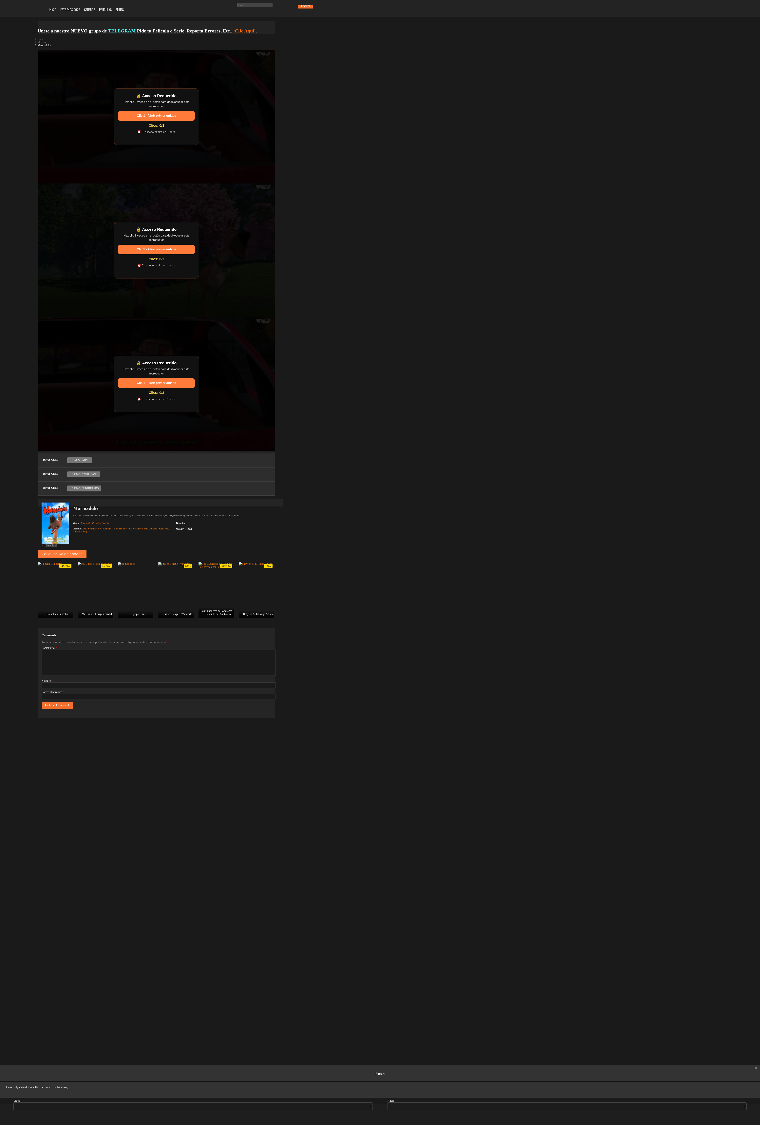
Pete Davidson (151, 528)
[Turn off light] (42, 451)
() (61, 451)
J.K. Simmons (104, 528)
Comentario (49, 647)
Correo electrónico (53, 692)
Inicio (52, 9)
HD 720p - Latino (79, 460)
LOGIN (305, 6)
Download (51, 545)
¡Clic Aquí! (244, 30)
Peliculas (105, 9)
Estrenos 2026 (70, 9)
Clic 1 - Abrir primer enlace (156, 115)
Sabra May (164, 528)
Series (120, 9)
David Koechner (89, 528)
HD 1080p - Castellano (84, 474)
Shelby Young (80, 531)
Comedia (96, 523)
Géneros (89, 9)
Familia (105, 523)
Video (16, 1100)
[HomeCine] (18, 6)
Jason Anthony (119, 528)
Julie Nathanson (135, 528)
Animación (86, 523)
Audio (391, 1100)
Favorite (52, 451)
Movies (42, 42)
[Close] (756, 1068)
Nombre (47, 680)
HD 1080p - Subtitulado (84, 488)
